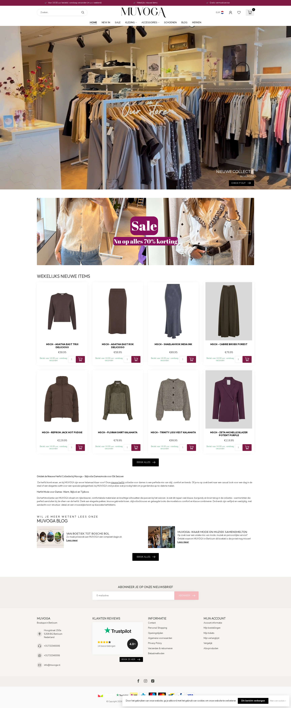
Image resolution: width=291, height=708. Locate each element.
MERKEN (196, 22)
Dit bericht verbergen (253, 700)
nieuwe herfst (117, 482)
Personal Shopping (157, 627)
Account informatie (213, 622)
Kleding (130, 22)
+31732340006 (52, 645)
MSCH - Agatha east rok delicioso (118, 346)
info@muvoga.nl (52, 665)
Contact (152, 622)
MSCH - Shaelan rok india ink (173, 344)
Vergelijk (208, 643)
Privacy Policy (155, 643)
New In (106, 22)
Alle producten (211, 648)
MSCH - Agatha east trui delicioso (62, 346)
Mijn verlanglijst (211, 638)
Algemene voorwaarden (160, 638)
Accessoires (149, 22)
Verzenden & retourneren (160, 648)
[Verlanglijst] (239, 12)
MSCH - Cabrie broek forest (228, 344)
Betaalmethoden (156, 653)
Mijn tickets (209, 633)
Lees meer (72, 540)
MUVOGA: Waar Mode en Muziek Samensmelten (212, 532)
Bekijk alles (143, 462)
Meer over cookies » (278, 700)
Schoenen (170, 22)
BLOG (184, 22)
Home (93, 22)
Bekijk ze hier (128, 659)
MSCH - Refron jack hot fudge (62, 432)
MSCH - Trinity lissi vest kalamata (173, 432)
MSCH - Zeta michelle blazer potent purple (229, 434)
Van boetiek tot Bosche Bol (87, 533)
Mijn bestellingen (212, 627)
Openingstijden (155, 633)
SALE (118, 22)
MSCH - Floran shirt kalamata (117, 432)
